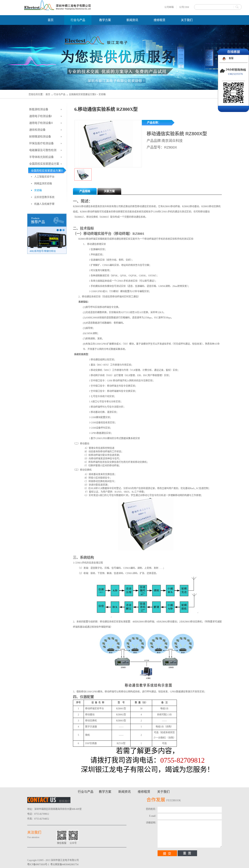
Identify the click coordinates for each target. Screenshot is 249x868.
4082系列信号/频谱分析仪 (43, 251)
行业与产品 (59, 94)
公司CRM (184, 7)
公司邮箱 (169, 7)
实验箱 (102, 94)
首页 (50, 20)
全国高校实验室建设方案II (82, 94)
